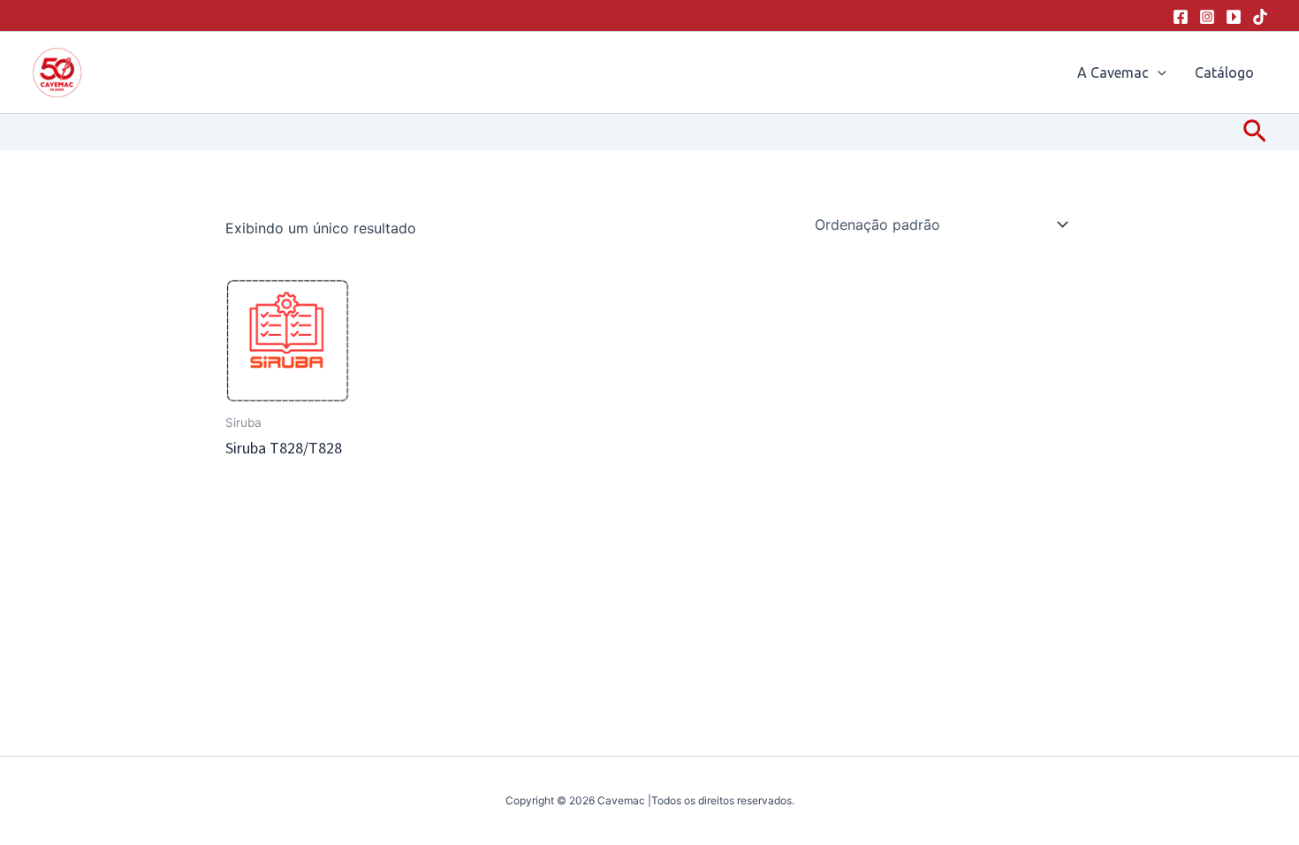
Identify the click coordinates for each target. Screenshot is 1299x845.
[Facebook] (1181, 17)
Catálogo (1224, 72)
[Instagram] (1207, 17)
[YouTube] (1234, 17)
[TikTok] (1260, 17)
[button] (1157, 72)
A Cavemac (1113, 72)
